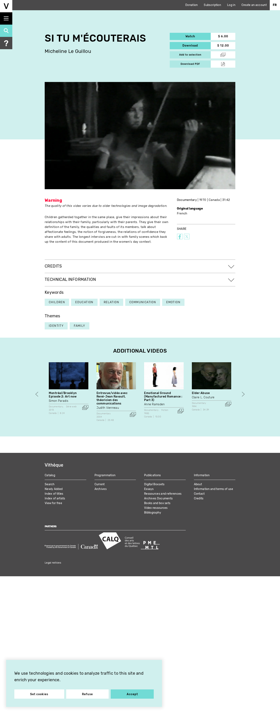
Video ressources (156, 508)
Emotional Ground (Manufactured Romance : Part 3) (163, 396)
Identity (56, 326)
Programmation (105, 475)
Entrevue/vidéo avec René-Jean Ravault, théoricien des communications (112, 398)
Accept (132, 694)
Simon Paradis (58, 401)
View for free (53, 503)
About (198, 484)
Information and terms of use (213, 489)
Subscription (212, 5)
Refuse (87, 694)
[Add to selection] (85, 407)
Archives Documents (158, 498)
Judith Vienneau (108, 408)
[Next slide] (243, 394)
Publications (152, 475)
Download (196, 45)
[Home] (6, 6)
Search (50, 484)
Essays (149, 489)
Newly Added (54, 489)
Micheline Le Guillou (68, 51)
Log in (231, 5)
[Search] (6, 31)
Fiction (164, 410)
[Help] (6, 43)
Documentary (187, 200)
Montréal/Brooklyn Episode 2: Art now (63, 394)
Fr (275, 5)
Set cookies (39, 694)
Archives (100, 489)
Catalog (50, 475)
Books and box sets (157, 503)
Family (79, 326)
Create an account (254, 5)
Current (99, 484)
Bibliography (152, 512)
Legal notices (53, 562)
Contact (199, 493)
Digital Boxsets (154, 484)
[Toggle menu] (6, 18)
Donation (191, 5)
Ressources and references (163, 493)
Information (202, 475)
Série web (71, 406)
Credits (199, 498)
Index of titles (54, 493)
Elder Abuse (201, 393)
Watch (198, 36)
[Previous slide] (36, 394)
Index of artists (55, 498)
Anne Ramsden (154, 404)
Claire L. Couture (203, 397)
